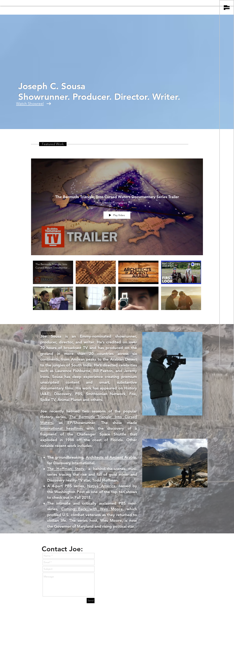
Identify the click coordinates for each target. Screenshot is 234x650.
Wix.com (94, 640)
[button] (227, 7)
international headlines (61, 428)
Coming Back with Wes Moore (91, 509)
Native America (101, 486)
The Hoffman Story (65, 468)
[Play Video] (53, 272)
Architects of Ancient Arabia (111, 457)
